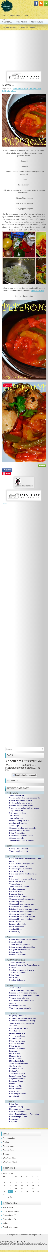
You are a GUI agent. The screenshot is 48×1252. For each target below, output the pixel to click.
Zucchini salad (15, 988)
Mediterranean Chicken (18, 897)
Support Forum (8, 1150)
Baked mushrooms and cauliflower (22, 879)
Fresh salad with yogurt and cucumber (24, 995)
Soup (34, 768)
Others (4, 503)
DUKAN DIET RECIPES (15, 1241)
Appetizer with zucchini (18, 823)
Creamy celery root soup (18, 848)
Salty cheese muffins (17, 813)
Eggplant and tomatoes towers (21, 805)
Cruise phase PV (37, 21)
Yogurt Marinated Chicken (19, 886)
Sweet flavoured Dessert (18, 1064)
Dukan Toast (14, 1104)
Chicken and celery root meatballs (22, 828)
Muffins (12, 1084)
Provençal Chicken (16, 894)
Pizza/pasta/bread (15, 767)
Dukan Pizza (14, 975)
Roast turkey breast (17, 902)
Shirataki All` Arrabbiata (18, 972)
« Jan (10, 1197)
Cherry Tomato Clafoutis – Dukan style (24, 1114)
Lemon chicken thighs (17, 924)
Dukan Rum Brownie (17, 1041)
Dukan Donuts (14, 1046)
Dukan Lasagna (15, 922)
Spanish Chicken (37, 291)
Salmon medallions (16, 952)
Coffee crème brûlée (17, 1036)
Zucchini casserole (16, 795)
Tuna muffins (14, 815)
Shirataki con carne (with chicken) (22, 970)
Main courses (16, 764)
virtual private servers (40, 1244)
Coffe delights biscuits (18, 1094)
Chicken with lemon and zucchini (22, 917)
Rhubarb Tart (14, 1071)
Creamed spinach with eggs (20, 914)
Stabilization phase (28, 27)
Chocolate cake (15, 1031)
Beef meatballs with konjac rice (21, 803)
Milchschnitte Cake (16, 1061)
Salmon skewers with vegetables (22, 947)
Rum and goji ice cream (18, 1028)
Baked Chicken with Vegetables (21, 864)
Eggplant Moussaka (17, 889)
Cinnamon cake (15, 1038)
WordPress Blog (9, 1158)
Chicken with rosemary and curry (22, 904)
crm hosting (6, 1246)
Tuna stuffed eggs (16, 818)
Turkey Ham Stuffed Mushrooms (22, 841)
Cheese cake (14, 1091)
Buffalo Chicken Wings (18, 866)
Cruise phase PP (21, 21)
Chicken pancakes (16, 871)
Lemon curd (13, 1051)
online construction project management (20, 1244)
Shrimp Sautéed (15, 942)
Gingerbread (14, 1096)
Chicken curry (14, 932)
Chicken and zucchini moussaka (21, 899)
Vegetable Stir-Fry (16, 1107)
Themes (6, 1154)
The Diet (38, 15)
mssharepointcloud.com (38, 1243)
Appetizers (13, 761)
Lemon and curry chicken (19, 821)
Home (4, 15)
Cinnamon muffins (16, 1069)
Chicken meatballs (16, 838)
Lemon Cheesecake (17, 1033)
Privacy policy (15, 15)
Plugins (6, 1142)
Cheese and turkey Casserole (20, 800)
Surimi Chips (14, 826)
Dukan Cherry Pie (16, 1059)
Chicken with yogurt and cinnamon (22, 912)
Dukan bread (14, 978)
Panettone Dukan (16, 1081)
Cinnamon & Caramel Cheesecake (22, 1018)
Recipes (27, 15)
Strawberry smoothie (17, 1074)
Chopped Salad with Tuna (19, 998)
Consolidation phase (9, 27)
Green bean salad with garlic (20, 1008)
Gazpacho (13, 1122)
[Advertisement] (24, 50)
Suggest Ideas (8, 1146)
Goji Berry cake (15, 1066)
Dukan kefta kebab (16, 927)
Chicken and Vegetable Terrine (21, 836)
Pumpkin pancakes (16, 1043)
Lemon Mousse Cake (17, 1076)
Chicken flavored (15, 884)
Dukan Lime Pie (15, 1086)
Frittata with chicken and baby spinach (24, 909)
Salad (28, 767)
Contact (5, 20)
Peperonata (13, 1119)
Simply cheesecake (17, 1079)
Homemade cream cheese (19, 1109)
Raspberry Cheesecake (18, 1016)
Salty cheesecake (16, 810)
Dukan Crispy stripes (17, 833)
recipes (6, 1223)
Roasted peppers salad (18, 1005)
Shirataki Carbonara (17, 980)
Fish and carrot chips (17, 955)
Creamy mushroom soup (18, 851)
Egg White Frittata (16, 891)
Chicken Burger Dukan (18, 1117)
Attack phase (8, 1207)
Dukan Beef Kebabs (17, 881)
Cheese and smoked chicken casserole (24, 798)
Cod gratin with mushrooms (19, 950)
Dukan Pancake (15, 1089)
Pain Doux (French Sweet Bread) (22, 1021)
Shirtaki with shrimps (17, 962)
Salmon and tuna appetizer (19, 945)
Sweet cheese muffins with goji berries (24, 808)
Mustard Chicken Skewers (19, 831)
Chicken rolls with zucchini (19, 907)
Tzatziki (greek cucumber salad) (21, 990)
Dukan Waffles (15, 1053)
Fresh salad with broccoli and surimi (23, 993)
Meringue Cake (15, 1056)
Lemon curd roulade (17, 1048)
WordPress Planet (10, 1162)
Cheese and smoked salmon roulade (23, 940)
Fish (40, 761)
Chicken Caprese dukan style (20, 869)
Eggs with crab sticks (17, 1112)
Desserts (29, 761)
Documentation (9, 1138)
